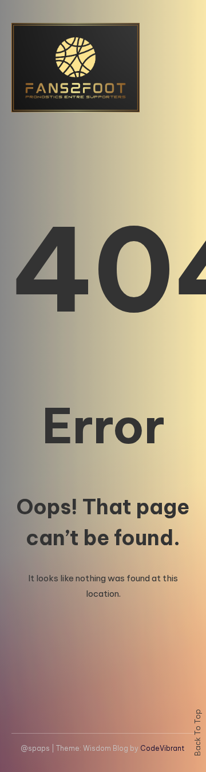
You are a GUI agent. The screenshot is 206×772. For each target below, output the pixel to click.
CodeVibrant (162, 748)
